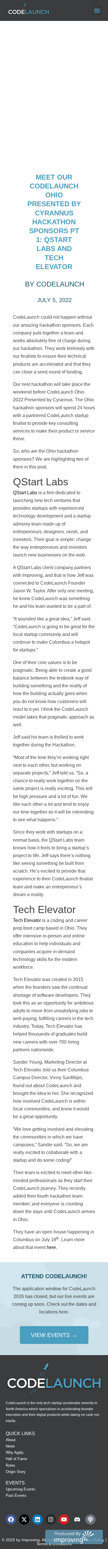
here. (52, 1247)
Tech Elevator (27, 920)
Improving (31, 1540)
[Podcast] (90, 1519)
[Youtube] (64, 1519)
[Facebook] (11, 1519)
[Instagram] (51, 1519)
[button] (97, 10)
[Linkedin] (37, 1519)
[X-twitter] (24, 1519)
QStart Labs (25, 492)
